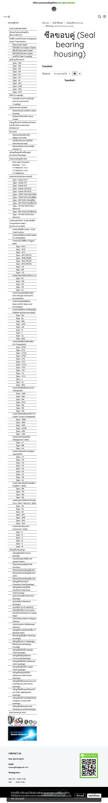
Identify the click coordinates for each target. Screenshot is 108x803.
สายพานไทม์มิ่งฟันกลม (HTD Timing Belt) (23, 389)
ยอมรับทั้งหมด (94, 795)
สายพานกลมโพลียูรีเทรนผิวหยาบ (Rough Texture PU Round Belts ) (23, 295)
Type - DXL (20, 321)
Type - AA (20, 448)
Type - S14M (21, 419)
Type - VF (20, 465)
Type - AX (20, 272)
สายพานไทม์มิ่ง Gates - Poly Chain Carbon (24, 231)
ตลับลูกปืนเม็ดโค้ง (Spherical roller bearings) (24, 662)
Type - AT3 (20, 361)
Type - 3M (17, 71)
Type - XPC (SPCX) (23, 255)
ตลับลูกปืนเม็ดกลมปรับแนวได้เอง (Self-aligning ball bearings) (24, 692)
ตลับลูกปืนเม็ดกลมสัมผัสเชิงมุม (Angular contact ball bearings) (24, 701)
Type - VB (20, 477)
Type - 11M (20, 488)
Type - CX (20, 266)
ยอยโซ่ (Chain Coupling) (22, 56)
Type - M (19, 546)
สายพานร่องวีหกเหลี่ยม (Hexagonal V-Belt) (21, 438)
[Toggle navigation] (104, 17)
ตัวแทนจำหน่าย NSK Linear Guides (23, 118)
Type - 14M (17, 63)
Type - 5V (17, 77)
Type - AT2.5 (21, 364)
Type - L (19, 332)
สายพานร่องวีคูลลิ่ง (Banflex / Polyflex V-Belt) (24, 484)
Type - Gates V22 (20, 179)
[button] (98, 16)
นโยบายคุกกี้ (19, 798)
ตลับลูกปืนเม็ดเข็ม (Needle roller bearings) (23, 651)
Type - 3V (17, 80)
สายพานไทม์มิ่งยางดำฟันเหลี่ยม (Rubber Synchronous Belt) (24, 311)
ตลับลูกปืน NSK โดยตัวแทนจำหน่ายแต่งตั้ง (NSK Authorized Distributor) (22, 125)
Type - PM (20, 281)
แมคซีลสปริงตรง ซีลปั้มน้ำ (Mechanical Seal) (23, 142)
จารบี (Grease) (18, 593)
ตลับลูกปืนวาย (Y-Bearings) (24, 641)
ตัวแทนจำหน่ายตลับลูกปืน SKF (24, 578)
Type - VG (20, 462)
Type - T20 (20, 367)
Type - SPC (17, 83)
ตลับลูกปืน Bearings (17, 549)
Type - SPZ (17, 92)
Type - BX (20, 269)
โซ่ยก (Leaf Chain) (20, 44)
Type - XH (20, 327)
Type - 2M (20, 411)
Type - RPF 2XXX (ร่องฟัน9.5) (24, 211)
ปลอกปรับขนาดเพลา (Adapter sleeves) (24, 620)
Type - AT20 (21, 353)
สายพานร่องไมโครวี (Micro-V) (24, 275)
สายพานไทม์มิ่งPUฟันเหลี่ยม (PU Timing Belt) (23, 343)
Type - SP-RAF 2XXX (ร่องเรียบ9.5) (23, 216)
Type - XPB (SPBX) (23, 258)
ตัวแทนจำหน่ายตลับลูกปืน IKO (24, 570)
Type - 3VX (20, 252)
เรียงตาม (47, 73)
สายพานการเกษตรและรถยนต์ (20, 176)
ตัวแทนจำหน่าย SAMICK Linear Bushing (24, 112)
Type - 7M (20, 491)
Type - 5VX (20, 249)
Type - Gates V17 (20, 182)
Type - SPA (17, 89)
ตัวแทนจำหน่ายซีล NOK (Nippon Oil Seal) (21, 136)
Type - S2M (20, 434)
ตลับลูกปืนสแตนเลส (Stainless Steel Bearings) (23, 583)
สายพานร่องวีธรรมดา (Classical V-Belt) (21, 527)
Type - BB (20, 445)
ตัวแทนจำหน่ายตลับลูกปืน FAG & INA (24, 574)
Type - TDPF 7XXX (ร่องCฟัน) (24, 194)
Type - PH (20, 284)
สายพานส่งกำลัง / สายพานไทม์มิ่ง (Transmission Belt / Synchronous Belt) (22, 223)
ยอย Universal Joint (17, 712)
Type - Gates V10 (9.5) (22, 191)
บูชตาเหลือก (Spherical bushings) (22, 603)
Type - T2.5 (20, 376)
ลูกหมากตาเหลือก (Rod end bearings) (23, 597)
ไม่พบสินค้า (47, 66)
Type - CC (20, 442)
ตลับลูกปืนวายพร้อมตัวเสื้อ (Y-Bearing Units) (24, 631)
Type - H (19, 330)
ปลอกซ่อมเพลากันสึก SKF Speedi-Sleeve (22, 560)
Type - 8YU (20, 402)
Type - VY (20, 457)
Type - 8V (17, 74)
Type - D (19, 535)
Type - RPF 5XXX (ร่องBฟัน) (24, 200)
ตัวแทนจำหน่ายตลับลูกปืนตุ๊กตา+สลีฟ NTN (18, 33)
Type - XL (20, 335)
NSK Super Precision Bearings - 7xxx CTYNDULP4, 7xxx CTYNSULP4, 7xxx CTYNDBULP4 (21, 168)
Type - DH (20, 315)
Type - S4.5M (21, 428)
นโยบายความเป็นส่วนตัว (62, 795)
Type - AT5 (20, 358)
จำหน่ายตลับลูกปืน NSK (18, 158)
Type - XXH (20, 324)
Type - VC (20, 474)
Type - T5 (20, 373)
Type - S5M (20, 425)
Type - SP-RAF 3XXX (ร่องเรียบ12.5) (23, 207)
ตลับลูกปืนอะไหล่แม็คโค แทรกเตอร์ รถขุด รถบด (21, 588)
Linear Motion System (18, 107)
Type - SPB (17, 86)
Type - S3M (20, 431)
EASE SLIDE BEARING (18, 28)
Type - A (19, 543)
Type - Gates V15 (20, 185)
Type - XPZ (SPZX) (23, 263)
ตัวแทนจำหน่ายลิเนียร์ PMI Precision (22, 566)
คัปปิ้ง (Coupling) (16, 95)
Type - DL (20, 318)
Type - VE (20, 468)
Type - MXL (20, 338)
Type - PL (20, 278)
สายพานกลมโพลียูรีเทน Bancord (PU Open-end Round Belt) (22, 304)
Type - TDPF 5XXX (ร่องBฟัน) (24, 197)
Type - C (19, 537)
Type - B (19, 540)
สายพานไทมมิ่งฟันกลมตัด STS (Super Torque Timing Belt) (24, 415)
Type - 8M (17, 65)
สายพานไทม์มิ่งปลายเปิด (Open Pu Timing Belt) (25, 236)
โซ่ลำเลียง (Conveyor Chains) (24, 47)
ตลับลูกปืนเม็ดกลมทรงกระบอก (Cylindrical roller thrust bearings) (24, 684)
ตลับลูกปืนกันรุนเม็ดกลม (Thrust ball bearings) (22, 657)
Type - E (19, 532)
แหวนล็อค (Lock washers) (23, 607)
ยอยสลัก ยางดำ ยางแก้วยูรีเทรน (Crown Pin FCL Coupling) (23, 101)
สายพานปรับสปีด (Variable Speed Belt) (23, 452)
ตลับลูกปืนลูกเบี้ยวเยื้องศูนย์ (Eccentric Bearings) (20, 154)
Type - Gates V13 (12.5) (22, 188)
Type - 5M (17, 68)
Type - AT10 (21, 356)
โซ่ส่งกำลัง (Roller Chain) (23, 53)
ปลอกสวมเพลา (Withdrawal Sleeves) (24, 625)
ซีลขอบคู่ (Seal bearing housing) (22, 645)
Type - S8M (20, 422)
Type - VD (20, 471)
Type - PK (20, 287)
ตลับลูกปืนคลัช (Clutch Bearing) (22, 554)
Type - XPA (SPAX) (23, 261)
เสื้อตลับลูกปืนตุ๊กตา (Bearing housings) (24, 637)
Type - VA (20, 480)
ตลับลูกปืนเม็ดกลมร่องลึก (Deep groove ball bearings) (24, 708)
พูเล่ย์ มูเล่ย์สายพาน (16, 59)
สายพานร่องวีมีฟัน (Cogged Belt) (23, 242)
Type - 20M (20, 393)
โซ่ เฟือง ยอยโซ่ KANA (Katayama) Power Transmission (22, 40)
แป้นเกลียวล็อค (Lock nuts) (23, 610)
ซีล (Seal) (13, 131)
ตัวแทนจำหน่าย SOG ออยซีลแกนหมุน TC (23, 147)
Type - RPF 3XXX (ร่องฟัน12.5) (25, 203)
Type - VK (20, 459)
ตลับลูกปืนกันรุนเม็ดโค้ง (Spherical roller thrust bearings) (22, 675)
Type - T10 (20, 370)
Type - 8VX (20, 246)
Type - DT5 (20, 350)
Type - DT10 (21, 347)
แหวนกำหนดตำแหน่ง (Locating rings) (24, 614)
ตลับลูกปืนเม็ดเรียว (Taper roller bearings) (23, 668)
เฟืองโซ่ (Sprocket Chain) (23, 50)
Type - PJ (19, 290)
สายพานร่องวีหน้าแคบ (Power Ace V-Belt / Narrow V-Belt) (24, 502)
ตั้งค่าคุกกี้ (80, 795)
